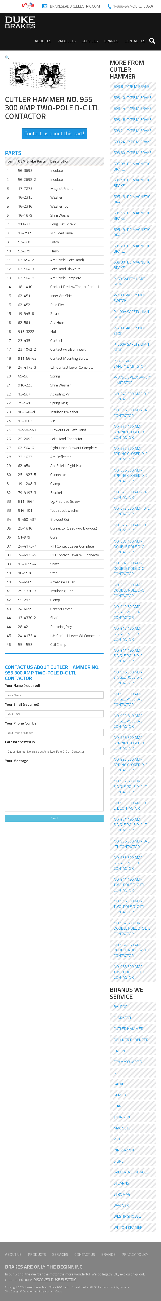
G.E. (116, 1073)
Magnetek (123, 1128)
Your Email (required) (22, 704)
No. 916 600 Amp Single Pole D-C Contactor (128, 699)
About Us (43, 41)
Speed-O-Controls (131, 1172)
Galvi (118, 1084)
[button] (7, 57)
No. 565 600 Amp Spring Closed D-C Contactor (131, 475)
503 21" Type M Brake (132, 130)
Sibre (118, 1161)
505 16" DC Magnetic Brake (132, 215)
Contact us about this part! (54, 133)
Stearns (121, 1183)
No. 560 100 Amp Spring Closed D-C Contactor (131, 432)
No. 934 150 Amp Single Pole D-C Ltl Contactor (131, 825)
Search (152, 41)
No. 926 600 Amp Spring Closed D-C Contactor (131, 764)
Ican (118, 1106)
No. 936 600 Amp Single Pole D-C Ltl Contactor (131, 863)
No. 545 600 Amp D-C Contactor (132, 412)
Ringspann (124, 1150)
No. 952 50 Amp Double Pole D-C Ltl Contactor (132, 928)
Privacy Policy (135, 1254)
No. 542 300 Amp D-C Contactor (132, 396)
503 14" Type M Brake (132, 108)
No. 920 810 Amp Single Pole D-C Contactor (128, 721)
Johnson (122, 1117)
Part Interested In (20, 742)
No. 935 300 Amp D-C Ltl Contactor (132, 843)
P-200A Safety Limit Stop (131, 347)
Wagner (121, 1205)
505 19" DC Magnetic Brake (132, 232)
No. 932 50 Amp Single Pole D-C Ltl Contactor (131, 786)
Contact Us (135, 41)
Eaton (119, 1051)
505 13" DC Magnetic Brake (132, 199)
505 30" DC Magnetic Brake (132, 264)
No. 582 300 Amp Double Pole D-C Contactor (129, 568)
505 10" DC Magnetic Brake (132, 182)
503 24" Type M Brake (132, 142)
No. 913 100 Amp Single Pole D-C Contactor (128, 633)
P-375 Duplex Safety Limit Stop (132, 379)
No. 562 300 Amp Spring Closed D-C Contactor (131, 454)
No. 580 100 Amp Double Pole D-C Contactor (129, 546)
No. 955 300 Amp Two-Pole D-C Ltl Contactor (129, 972)
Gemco (120, 1095)
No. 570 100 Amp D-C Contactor (132, 494)
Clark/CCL (123, 1018)
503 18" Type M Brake (132, 119)
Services (90, 41)
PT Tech (120, 1139)
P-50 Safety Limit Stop (129, 281)
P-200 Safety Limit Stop (130, 330)
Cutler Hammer (128, 1028)
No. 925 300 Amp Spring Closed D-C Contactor (131, 743)
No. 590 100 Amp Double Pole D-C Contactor (129, 590)
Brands (111, 41)
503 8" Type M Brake (131, 86)
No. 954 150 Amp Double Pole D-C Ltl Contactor (132, 950)
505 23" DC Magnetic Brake (132, 248)
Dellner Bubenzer (131, 1040)
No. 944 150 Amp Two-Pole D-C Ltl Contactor (129, 884)
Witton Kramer (128, 1227)
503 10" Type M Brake (132, 97)
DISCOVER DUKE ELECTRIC (54, 1279)
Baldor (120, 1006)
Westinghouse (127, 1216)
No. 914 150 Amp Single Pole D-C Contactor (128, 655)
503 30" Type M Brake (132, 152)
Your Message (16, 761)
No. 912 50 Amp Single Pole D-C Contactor (128, 612)
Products (67, 41)
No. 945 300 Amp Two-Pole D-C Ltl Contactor (129, 906)
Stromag (122, 1194)
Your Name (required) (22, 685)
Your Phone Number (21, 723)
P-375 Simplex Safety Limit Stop (130, 363)
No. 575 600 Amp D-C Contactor (132, 527)
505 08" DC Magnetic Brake (132, 166)
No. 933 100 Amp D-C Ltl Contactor (132, 805)
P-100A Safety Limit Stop (131, 314)
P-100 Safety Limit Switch (130, 297)
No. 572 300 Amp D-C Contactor (132, 511)
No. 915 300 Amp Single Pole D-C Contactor (128, 677)
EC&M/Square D (128, 1062)
